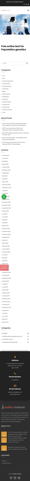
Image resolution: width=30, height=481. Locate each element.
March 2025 (5, 181)
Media (4, 91)
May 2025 (4, 176)
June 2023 (5, 217)
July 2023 (4, 214)
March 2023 (5, 225)
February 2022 (6, 246)
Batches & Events (6, 463)
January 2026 (5, 167)
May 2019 (4, 319)
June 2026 (5, 158)
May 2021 (4, 257)
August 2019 (5, 310)
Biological (4, 333)
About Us (4, 461)
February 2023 (6, 228)
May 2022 (4, 240)
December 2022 (6, 231)
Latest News (5, 89)
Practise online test (7, 109)
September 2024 (6, 187)
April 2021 (5, 260)
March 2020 (5, 290)
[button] (4, 196)
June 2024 (5, 193)
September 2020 (6, 278)
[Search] (27, 63)
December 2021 (6, 252)
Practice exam (6, 104)
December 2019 (6, 298)
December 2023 (6, 202)
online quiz (5, 99)
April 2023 (5, 222)
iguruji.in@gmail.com (15, 394)
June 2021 (5, 255)
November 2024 (6, 184)
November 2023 (6, 205)
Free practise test (6, 86)
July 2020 (4, 284)
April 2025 (5, 179)
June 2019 (5, 316)
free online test (15, 21)
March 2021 (5, 263)
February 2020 (6, 293)
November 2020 (6, 272)
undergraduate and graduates (10, 342)
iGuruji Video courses (7, 339)
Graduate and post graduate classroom (12, 336)
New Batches (5, 96)
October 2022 (5, 237)
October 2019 (5, 304)
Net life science (6, 94)
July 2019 (4, 313)
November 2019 (6, 301)
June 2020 (5, 287)
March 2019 (5, 322)
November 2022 (6, 234)
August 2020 (5, 281)
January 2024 (5, 199)
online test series (6, 102)
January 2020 (5, 295)
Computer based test (7, 81)
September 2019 (6, 307)
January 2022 (5, 249)
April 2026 (5, 161)
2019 (3, 78)
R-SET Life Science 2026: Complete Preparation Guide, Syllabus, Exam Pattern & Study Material (18, 434)
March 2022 (5, 243)
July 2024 (4, 190)
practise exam (6, 107)
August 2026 (5, 155)
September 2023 (6, 208)
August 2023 (5, 211)
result (3, 112)
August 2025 (5, 173)
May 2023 (4, 219)
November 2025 (6, 170)
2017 (3, 76)
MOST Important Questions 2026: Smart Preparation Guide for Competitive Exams (17, 440)
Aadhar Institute (17, 474)
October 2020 (5, 275)
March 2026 (5, 164)
